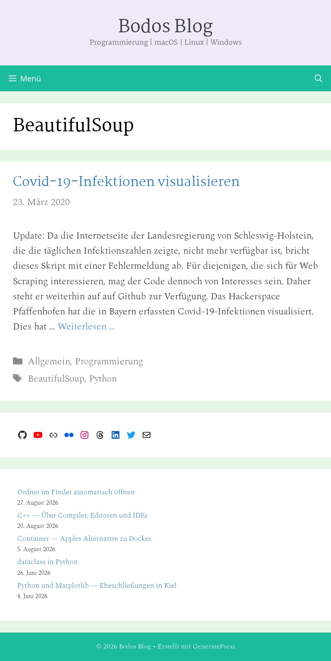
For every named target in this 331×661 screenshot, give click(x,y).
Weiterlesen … (86, 327)
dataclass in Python (47, 562)
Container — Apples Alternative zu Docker (84, 538)
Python (103, 379)
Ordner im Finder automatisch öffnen (76, 492)
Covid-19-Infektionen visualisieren (126, 182)
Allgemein (49, 361)
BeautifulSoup (56, 379)
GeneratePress (214, 646)
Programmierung (109, 361)
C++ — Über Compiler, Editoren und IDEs (82, 515)
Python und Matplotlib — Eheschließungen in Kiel (97, 585)
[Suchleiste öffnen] (318, 78)
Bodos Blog (165, 27)
